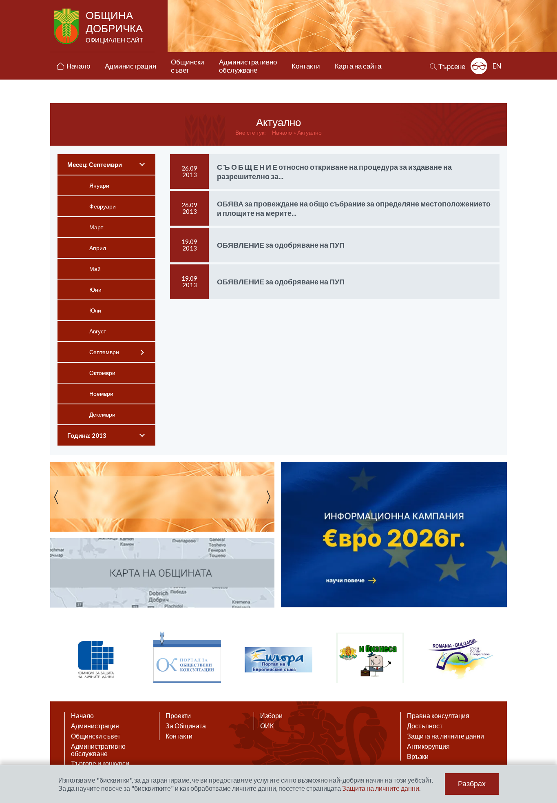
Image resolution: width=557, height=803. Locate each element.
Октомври (102, 372)
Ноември (101, 393)
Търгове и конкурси (100, 763)
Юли (95, 310)
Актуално (309, 132)
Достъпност (424, 726)
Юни (95, 289)
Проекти (178, 715)
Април (97, 247)
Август (97, 331)
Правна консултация (438, 715)
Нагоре (543, 724)
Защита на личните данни (445, 736)
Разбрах (472, 784)
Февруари (102, 206)
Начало (282, 132)
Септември (104, 351)
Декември (102, 414)
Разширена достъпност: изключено (479, 66)
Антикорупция (428, 746)
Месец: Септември (94, 164)
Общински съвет (95, 736)
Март (96, 227)
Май (95, 268)
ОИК (267, 726)
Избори (271, 715)
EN (497, 66)
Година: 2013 (86, 435)
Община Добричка (114, 26)
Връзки (418, 756)
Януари (99, 185)
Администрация (95, 726)
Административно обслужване (98, 750)
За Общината (186, 726)
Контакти (179, 736)
